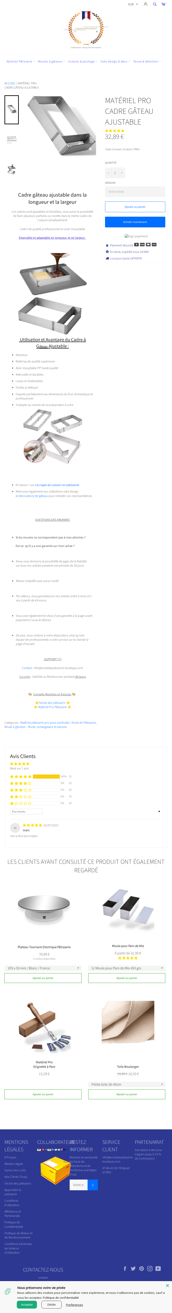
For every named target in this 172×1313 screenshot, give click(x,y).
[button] (114, 131)
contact (43, 1278)
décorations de (33, 496)
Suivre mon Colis (15, 1170)
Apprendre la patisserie (12, 1192)
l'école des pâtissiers (17, 1183)
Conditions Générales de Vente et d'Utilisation (18, 1248)
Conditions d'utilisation (11, 1203)
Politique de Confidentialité (13, 1224)
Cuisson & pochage (81, 61)
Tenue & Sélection (146, 61)
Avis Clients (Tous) (15, 1177)
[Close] (167, 1285)
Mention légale (13, 1164)
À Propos (10, 1157)
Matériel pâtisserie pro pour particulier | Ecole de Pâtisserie (58, 723)
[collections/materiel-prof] (37, 707)
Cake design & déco (114, 61)
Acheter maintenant (135, 222)
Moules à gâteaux (50, 61)
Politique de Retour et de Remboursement (18, 1235)
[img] (33, 825)
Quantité (110, 162)
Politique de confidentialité (61, 1298)
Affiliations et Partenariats (12, 1213)
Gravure (110, 182)
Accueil (9, 83)
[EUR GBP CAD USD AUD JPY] (132, 5)
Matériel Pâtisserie (19, 61)
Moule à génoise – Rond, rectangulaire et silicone (35, 727)
